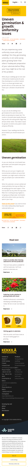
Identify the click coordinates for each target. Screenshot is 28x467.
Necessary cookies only (14, 463)
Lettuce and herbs (14, 39)
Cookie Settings (14, 459)
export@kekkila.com (8, 396)
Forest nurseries (19, 363)
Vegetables (22, 39)
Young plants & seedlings (9, 40)
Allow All (14, 455)
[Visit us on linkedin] (3, 415)
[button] (21, 2)
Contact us (5, 357)
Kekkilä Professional (5, 2)
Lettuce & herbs (19, 378)
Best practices (5, 39)
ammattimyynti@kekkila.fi (9, 367)
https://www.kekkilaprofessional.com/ (13, 398)
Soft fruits (18, 376)
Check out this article (8, 204)
